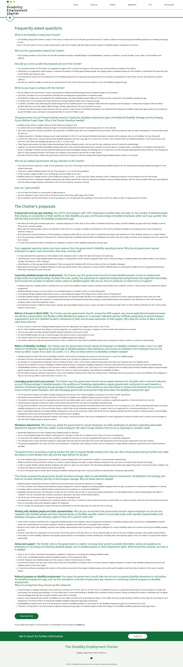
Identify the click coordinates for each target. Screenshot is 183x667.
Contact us (102, 653)
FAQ (95, 653)
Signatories (88, 653)
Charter (80, 653)
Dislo (115, 664)
